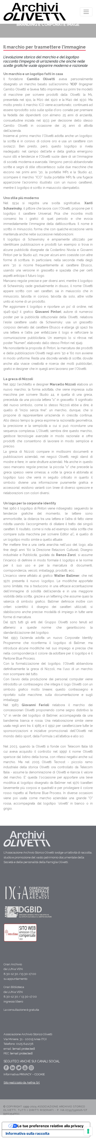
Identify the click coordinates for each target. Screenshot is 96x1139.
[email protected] (24, 1048)
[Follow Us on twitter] (19, 1069)
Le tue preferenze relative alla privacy (50, 1126)
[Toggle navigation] (86, 11)
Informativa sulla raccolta (27, 1133)
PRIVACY (25, 1074)
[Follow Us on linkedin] (13, 1069)
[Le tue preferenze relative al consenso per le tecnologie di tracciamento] (88, 1131)
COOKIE (39, 1074)
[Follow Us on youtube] (25, 1069)
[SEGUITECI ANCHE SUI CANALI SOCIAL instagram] (31, 1069)
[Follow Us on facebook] (7, 1069)
